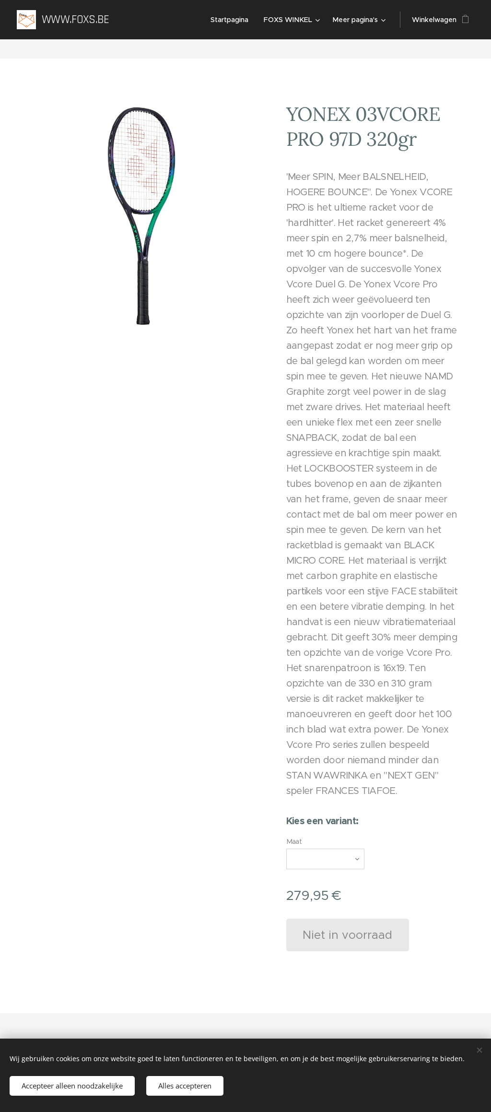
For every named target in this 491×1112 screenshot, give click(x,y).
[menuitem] (232, 20)
